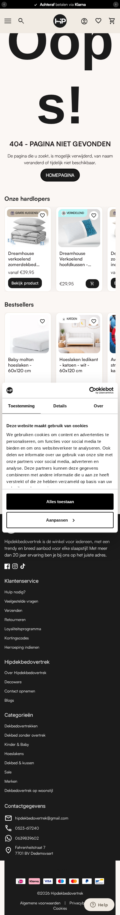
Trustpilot (60, 869)
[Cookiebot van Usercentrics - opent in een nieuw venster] (89, 390)
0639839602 (35, 839)
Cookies (60, 908)
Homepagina (60, 175)
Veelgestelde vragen (21, 601)
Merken (10, 781)
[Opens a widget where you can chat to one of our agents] (99, 905)
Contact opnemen (19, 691)
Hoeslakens (14, 753)
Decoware (12, 681)
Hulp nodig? (14, 591)
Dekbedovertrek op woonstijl (28, 790)
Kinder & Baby (16, 744)
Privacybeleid (80, 902)
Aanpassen (57, 519)
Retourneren (15, 619)
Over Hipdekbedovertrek (25, 672)
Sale (7, 772)
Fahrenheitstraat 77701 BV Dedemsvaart (35, 850)
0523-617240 (35, 829)
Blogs (9, 700)
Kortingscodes (16, 638)
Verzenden (13, 610)
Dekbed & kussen (19, 762)
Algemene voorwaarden (40, 902)
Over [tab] (98, 405)
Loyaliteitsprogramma (22, 628)
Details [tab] (60, 405)
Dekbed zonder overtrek (24, 735)
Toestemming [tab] (21, 405)
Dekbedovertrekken (21, 725)
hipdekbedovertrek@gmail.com (36, 819)
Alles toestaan (60, 501)
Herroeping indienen (21, 647)
